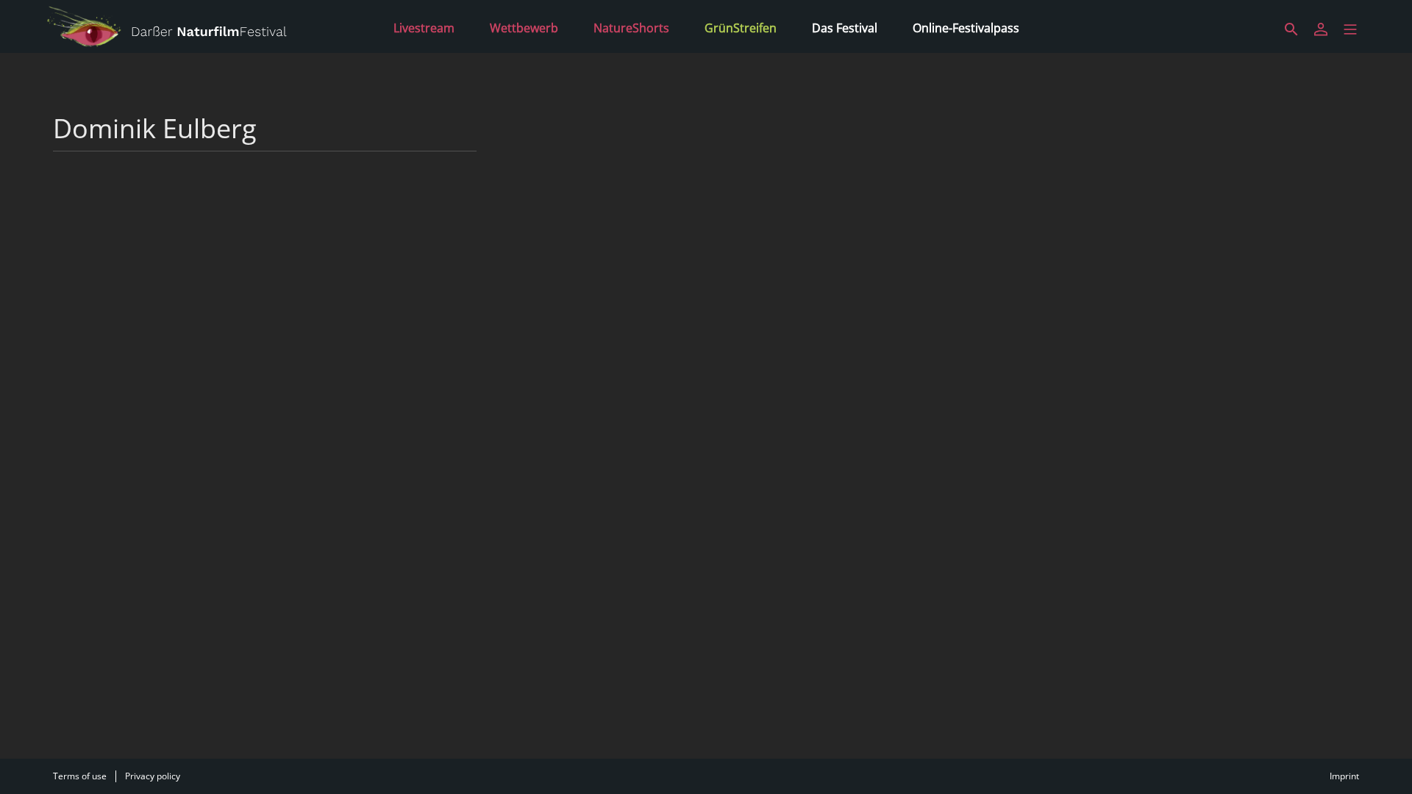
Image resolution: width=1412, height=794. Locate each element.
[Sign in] (1321, 29)
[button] (1350, 29)
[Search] (1291, 29)
